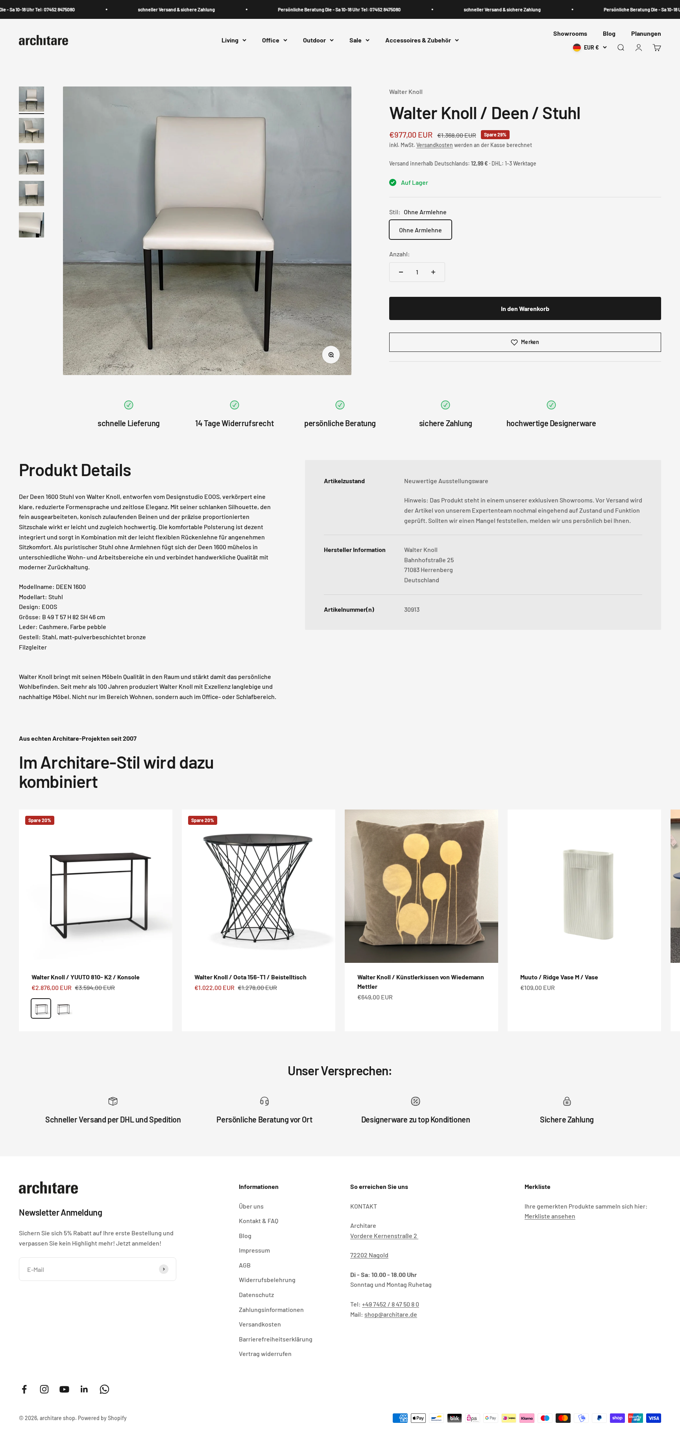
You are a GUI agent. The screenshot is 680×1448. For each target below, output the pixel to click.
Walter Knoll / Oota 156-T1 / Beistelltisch (250, 977)
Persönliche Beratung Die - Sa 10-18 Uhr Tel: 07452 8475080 (315, 9)
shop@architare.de (390, 1314)
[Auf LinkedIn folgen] (84, 1389)
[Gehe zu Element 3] (31, 163)
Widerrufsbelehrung (267, 1279)
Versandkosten (434, 145)
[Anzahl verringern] (401, 272)
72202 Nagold (369, 1254)
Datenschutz (256, 1294)
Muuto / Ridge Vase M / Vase (559, 977)
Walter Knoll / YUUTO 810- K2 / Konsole (85, 977)
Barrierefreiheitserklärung (275, 1339)
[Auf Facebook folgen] (24, 1389)
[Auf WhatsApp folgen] (104, 1389)
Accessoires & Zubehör (418, 40)
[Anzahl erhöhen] (433, 272)
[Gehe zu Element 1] (31, 100)
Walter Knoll (406, 91)
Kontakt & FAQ (258, 1220)
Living (230, 40)
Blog (609, 33)
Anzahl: (399, 254)
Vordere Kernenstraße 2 (384, 1235)
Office (270, 40)
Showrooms (570, 33)
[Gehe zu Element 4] (31, 194)
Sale (355, 40)
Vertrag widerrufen (265, 1353)
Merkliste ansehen (550, 1216)
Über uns (251, 1206)
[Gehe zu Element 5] (31, 226)
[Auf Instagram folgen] (44, 1389)
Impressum (254, 1250)
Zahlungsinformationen (271, 1309)
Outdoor (314, 40)
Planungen (646, 33)
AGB (245, 1265)
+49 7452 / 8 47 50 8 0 (390, 1304)
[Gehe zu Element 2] (31, 131)
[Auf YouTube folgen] (64, 1389)
